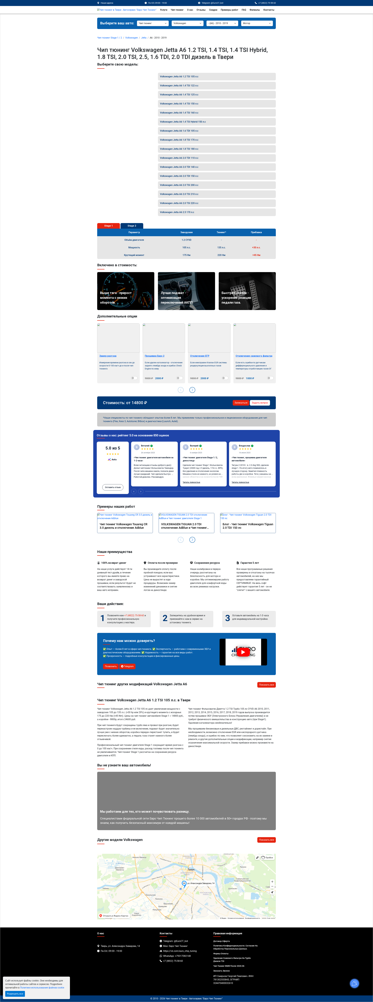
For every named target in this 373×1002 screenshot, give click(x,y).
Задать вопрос (260, 402)
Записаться (241, 402)
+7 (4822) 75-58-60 (134, 615)
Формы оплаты (220, 953)
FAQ (244, 9)
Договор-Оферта (221, 941)
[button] (192, 390)
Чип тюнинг (177, 9)
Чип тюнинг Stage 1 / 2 (109, 37)
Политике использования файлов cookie (42, 987)
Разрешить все (15, 994)
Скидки (213, 9)
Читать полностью (191, 482)
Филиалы (255, 9)
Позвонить (111, 666)
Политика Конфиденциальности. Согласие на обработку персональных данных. (235, 947)
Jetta (143, 37)
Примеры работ (229, 9)
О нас (190, 9)
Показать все (266, 684)
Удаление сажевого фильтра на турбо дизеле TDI (232, 959)
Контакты (268, 9)
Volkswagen (131, 37)
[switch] (134, 378)
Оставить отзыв (113, 487)
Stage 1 (108, 225)
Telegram (128, 666)
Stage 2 (132, 225)
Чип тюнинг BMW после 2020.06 (228, 966)
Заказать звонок (221, 971)
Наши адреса (107, 3)
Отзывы (201, 9)
